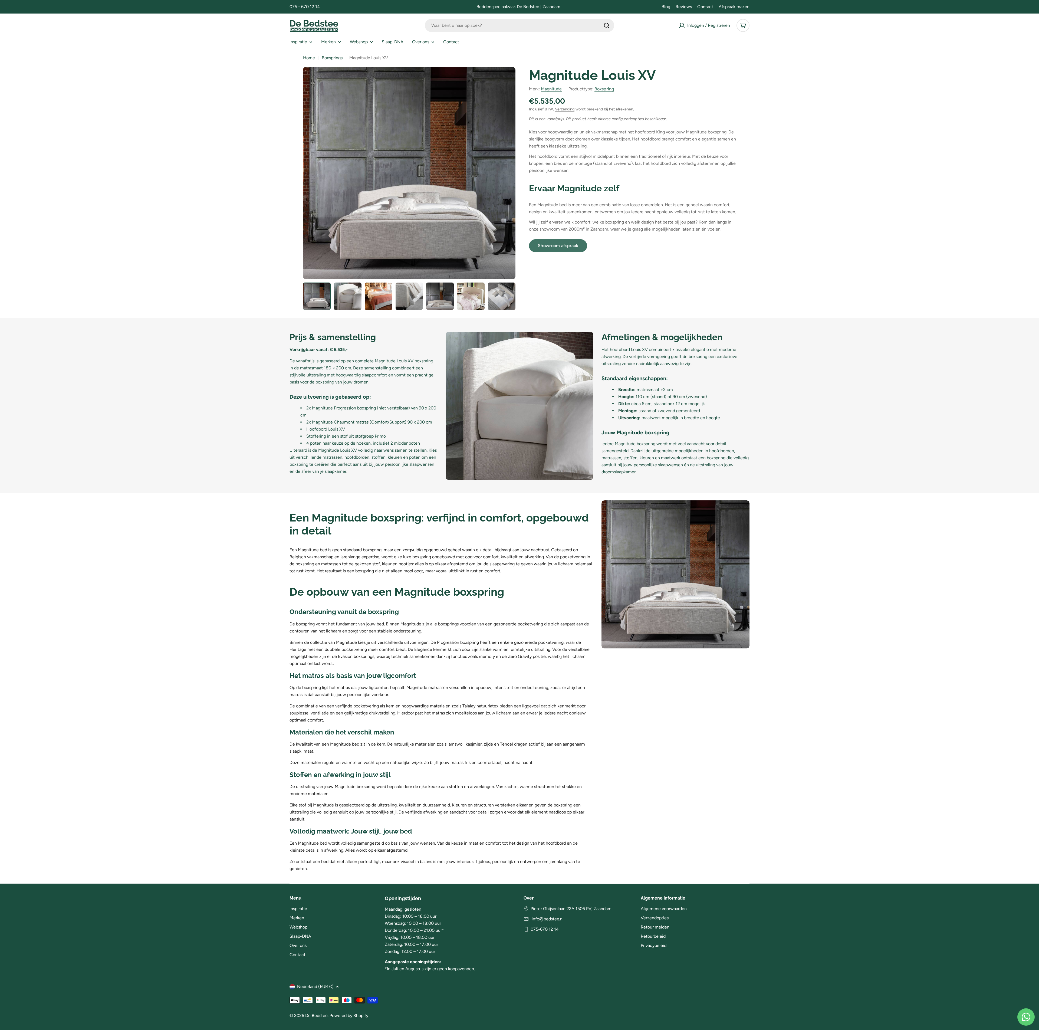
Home (309, 57)
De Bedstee (316, 1015)
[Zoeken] (606, 25)
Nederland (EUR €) (315, 986)
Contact (705, 6)
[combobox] (519, 25)
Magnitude (551, 88)
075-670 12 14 (545, 929)
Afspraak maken (734, 6)
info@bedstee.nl (547, 918)
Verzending (564, 109)
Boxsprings (332, 57)
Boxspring (604, 88)
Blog (666, 6)
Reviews (684, 6)
